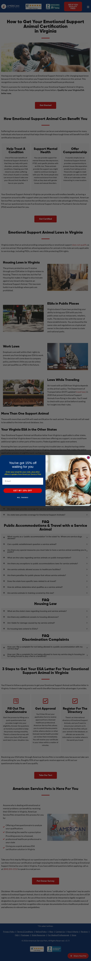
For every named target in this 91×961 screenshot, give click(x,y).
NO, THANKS (22, 497)
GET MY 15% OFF (22, 490)
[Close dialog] (88, 457)
